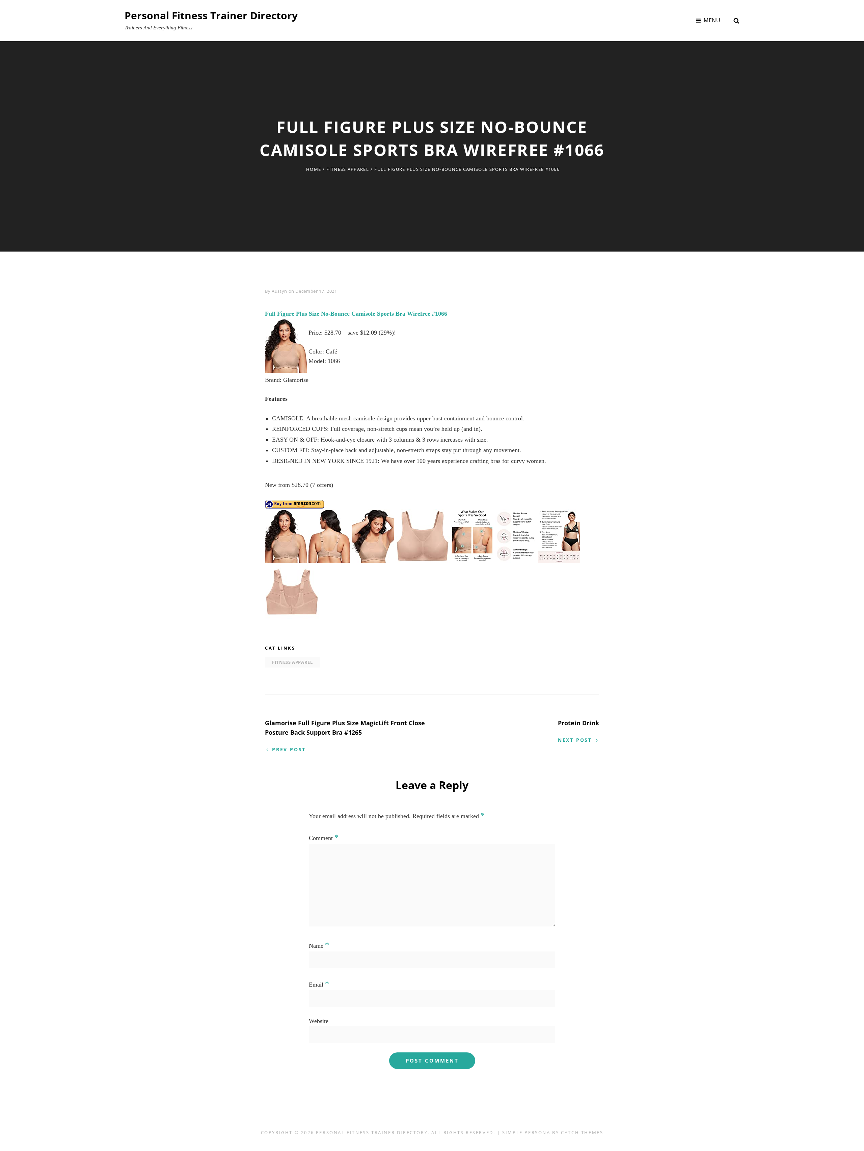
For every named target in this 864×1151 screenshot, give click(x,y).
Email (319, 984)
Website (318, 1021)
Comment (324, 838)
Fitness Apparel (347, 169)
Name (319, 945)
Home (313, 169)
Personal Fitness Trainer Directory (211, 15)
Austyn (279, 291)
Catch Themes (582, 1132)
